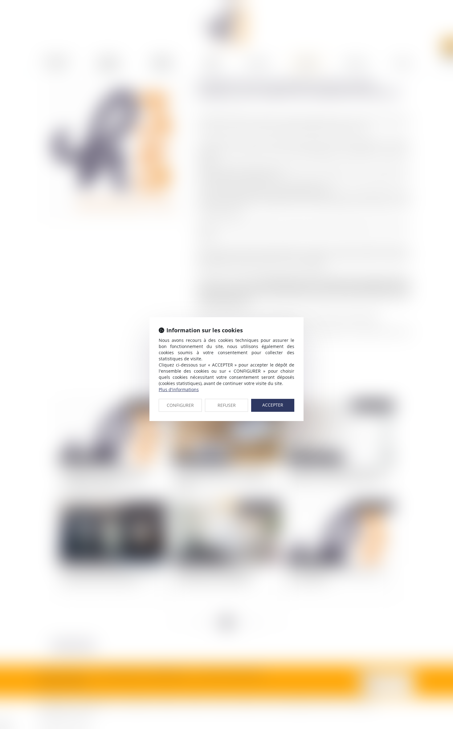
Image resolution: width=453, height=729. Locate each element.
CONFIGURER (180, 405)
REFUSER (227, 405)
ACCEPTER (272, 405)
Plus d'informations (179, 389)
